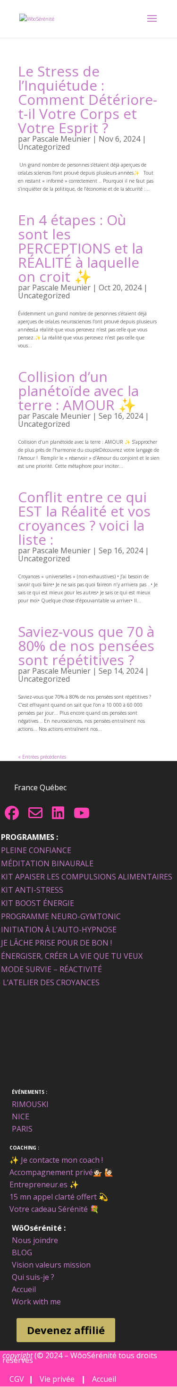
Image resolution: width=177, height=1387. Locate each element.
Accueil (102, 1379)
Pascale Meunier (61, 139)
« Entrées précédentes (42, 756)
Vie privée (57, 1379)
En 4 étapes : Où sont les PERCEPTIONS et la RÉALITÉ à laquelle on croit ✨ (80, 248)
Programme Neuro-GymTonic (61, 916)
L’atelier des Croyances (51, 982)
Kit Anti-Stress (32, 890)
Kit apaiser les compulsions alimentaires (86, 876)
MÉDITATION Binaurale (47, 863)
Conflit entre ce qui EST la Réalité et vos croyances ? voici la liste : (84, 518)
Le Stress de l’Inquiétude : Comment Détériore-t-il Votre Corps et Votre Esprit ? (87, 99)
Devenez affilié (66, 1330)
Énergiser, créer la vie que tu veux (72, 956)
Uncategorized (44, 147)
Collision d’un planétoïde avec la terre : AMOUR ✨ (78, 390)
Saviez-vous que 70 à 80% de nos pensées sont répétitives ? (86, 645)
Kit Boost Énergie (37, 903)
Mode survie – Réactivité (51, 969)
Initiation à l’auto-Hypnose (59, 929)
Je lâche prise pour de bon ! (56, 943)
